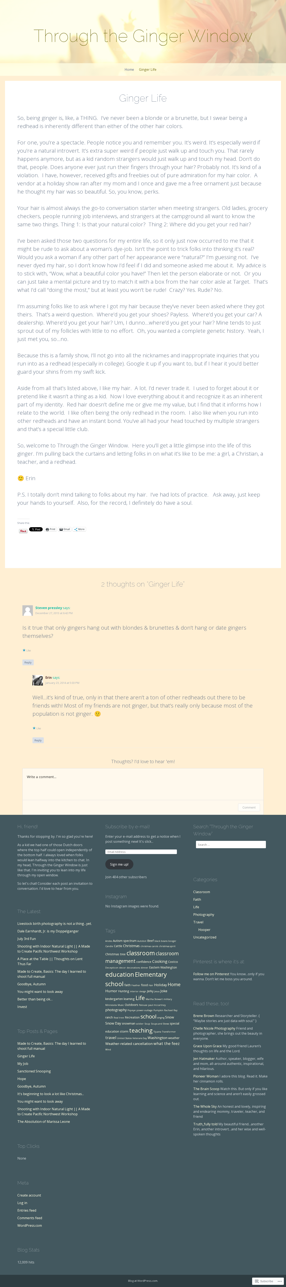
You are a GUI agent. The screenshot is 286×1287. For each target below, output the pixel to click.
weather (173, 1038)
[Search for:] (231, 844)
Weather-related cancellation (129, 1043)
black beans (161, 941)
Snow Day (113, 1023)
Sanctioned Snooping (34, 1071)
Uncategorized (204, 937)
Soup (147, 1023)
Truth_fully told (205, 1124)
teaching (141, 1030)
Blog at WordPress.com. (143, 1281)
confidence (143, 962)
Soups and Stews (160, 1023)
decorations (133, 967)
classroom (140, 953)
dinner (144, 967)
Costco (173, 962)
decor (122, 967)
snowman (128, 1023)
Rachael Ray (170, 1010)
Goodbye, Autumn (31, 984)
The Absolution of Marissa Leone (43, 1121)
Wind (108, 1049)
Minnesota (111, 1005)
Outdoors (131, 1005)
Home (129, 69)
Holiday (160, 984)
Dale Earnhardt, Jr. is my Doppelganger (48, 931)
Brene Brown (203, 1015)
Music (121, 1005)
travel (110, 1037)
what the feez (166, 1043)
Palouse (143, 1005)
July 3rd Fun (26, 938)
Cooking (159, 961)
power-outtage (145, 1010)
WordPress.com (29, 1225)
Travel (198, 922)
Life (140, 998)
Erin (48, 677)
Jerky (150, 991)
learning (129, 999)
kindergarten (114, 999)
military (168, 999)
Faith (197, 899)
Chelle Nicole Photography (214, 1028)
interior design (138, 991)
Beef (150, 941)
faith (127, 985)
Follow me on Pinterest (211, 974)
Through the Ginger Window (143, 36)
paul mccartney (157, 1005)
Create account (29, 1195)
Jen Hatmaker (204, 1058)
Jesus (157, 991)
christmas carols (149, 946)
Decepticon (111, 967)
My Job (22, 1063)
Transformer (169, 1031)
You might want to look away (40, 991)
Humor (111, 990)
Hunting (123, 991)
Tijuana (157, 1031)
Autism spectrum (125, 941)
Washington (157, 1037)
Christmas (131, 945)
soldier (140, 1023)
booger (172, 941)
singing (160, 1017)
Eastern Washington (163, 967)
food (144, 985)
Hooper (204, 929)
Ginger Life (147, 69)
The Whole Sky (205, 1106)
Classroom (201, 892)
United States (124, 1038)
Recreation (132, 1017)
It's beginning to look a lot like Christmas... (50, 1094)
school (148, 1016)
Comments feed (29, 1218)
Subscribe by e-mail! (127, 826)
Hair (151, 985)
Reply (28, 662)
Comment (249, 807)
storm (124, 1031)
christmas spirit (167, 946)
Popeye (132, 1010)
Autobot (141, 941)
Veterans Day (140, 1038)
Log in (22, 1203)
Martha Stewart (154, 999)
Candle (109, 946)
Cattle (118, 946)
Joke (163, 990)
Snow (169, 1017)
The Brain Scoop (206, 1088)
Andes (108, 941)
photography (116, 1009)
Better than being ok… (35, 999)
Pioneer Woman (206, 1076)
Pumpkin (158, 1010)
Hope (21, 1078)
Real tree (119, 1017)
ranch (109, 1017)
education (119, 974)
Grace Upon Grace (207, 1046)
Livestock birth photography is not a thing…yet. (54, 923)
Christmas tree (115, 954)
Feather (135, 985)
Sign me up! (119, 864)
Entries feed (26, 1210)
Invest (22, 1006)
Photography (203, 914)
